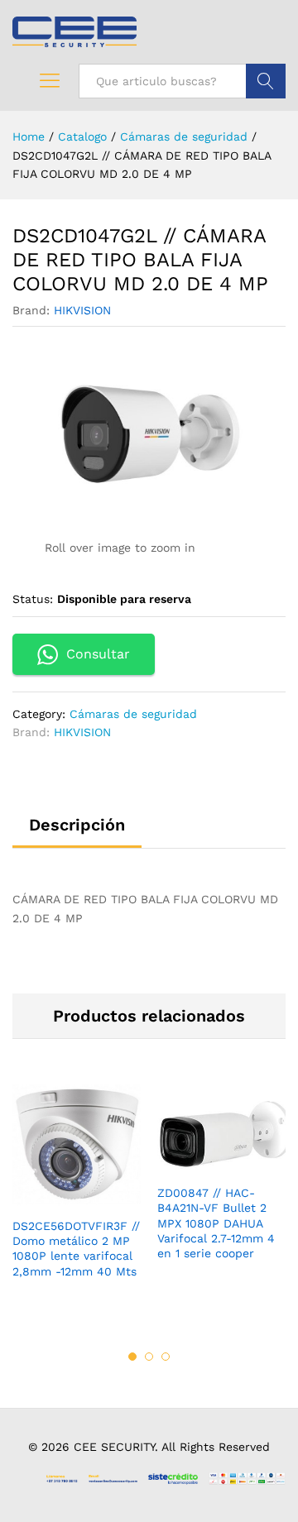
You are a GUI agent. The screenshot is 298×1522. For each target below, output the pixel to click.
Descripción (77, 824)
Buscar (266, 81)
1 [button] (132, 1356)
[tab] (77, 832)
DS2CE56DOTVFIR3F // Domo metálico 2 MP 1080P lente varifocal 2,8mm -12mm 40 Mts (76, 1248)
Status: (32, 598)
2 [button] (149, 1356)
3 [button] (165, 1356)
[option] (76, 1194)
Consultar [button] (98, 654)
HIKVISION (82, 310)
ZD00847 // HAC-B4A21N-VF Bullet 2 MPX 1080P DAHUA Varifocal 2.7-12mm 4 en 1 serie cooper (216, 1223)
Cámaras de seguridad (133, 713)
